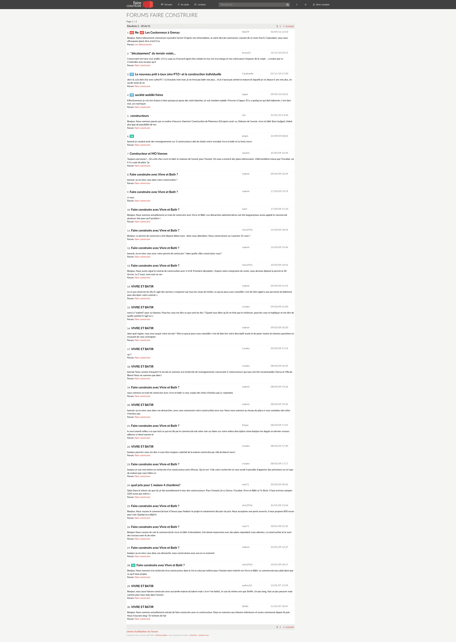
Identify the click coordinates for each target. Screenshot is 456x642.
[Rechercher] (287, 4)
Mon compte (323, 4)
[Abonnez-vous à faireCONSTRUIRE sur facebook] (297, 4)
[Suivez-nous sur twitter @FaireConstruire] (305, 4)
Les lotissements (143, 45)
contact (201, 4)
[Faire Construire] (139, 4)
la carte (184, 4)
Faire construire (142, 65)
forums (168, 4)
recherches (193, 635)
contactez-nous (203, 635)
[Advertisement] (314, 65)
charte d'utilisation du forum (142, 631)
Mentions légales (161, 635)
